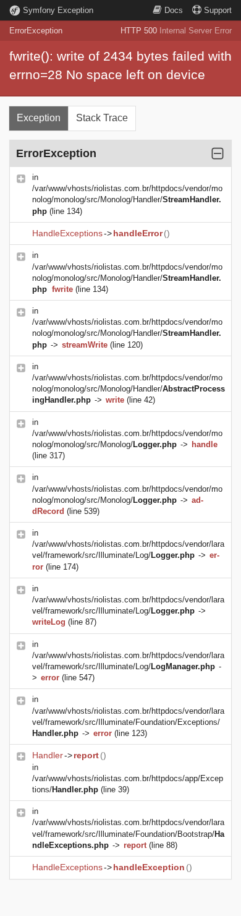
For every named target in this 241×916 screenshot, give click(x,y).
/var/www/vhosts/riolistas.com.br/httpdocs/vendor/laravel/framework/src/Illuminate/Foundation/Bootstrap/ (128, 833)
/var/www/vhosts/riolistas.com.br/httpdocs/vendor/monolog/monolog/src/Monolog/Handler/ (127, 199)
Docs (173, 10)
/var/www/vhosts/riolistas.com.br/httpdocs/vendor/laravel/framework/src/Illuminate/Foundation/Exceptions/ (128, 722)
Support (218, 10)
